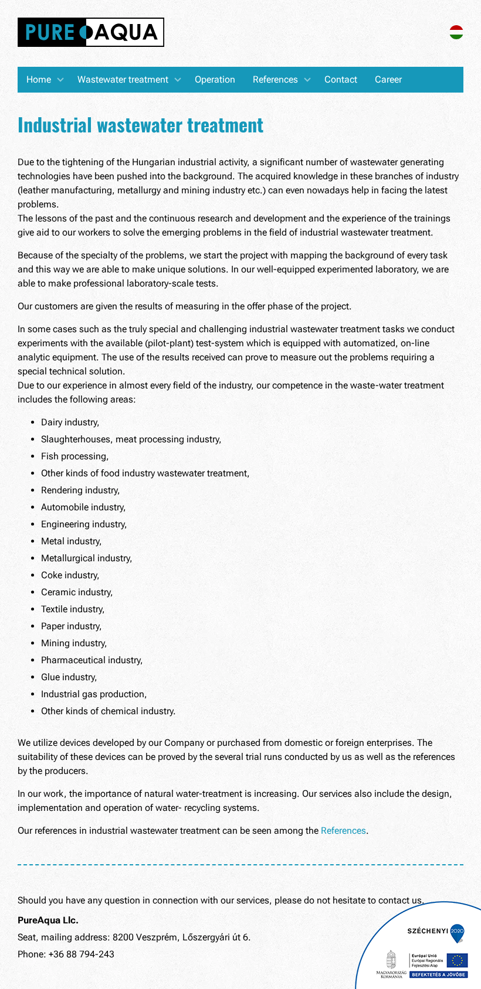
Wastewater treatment (122, 79)
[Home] (91, 33)
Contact (340, 79)
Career (388, 79)
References (275, 79)
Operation (215, 79)
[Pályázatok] (418, 945)
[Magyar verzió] (456, 36)
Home (38, 79)
